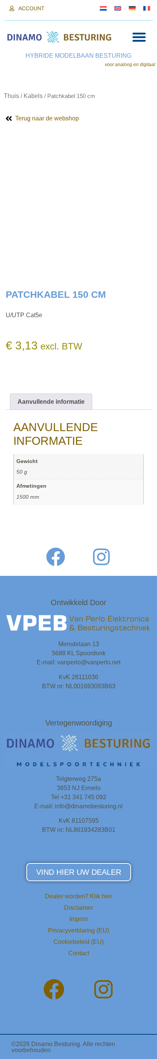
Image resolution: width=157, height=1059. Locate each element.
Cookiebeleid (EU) (78, 942)
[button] (139, 36)
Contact (78, 953)
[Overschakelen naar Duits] (132, 8)
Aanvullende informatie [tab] (51, 401)
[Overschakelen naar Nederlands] (103, 8)
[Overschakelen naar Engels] (118, 8)
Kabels (33, 96)
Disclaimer (78, 907)
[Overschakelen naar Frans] (146, 8)
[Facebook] (56, 557)
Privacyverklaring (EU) (78, 930)
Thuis (11, 96)
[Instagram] (101, 557)
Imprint (78, 919)
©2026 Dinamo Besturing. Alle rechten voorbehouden (63, 1047)
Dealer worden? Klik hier (78, 896)
